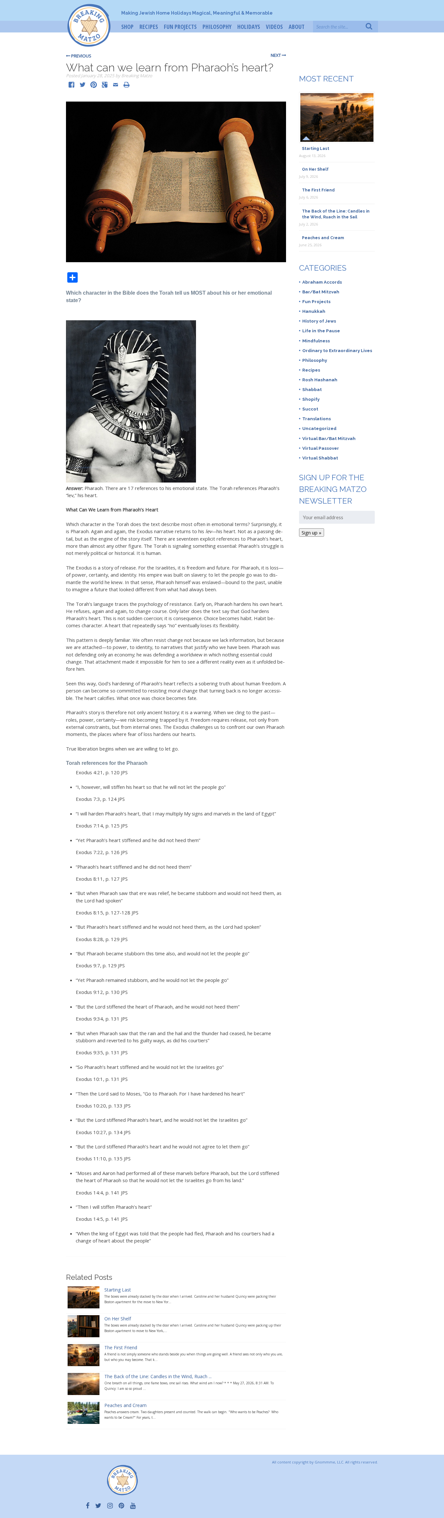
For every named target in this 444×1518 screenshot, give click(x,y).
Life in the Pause (321, 330)
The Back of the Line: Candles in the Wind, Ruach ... (158, 1376)
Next (276, 55)
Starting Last (117, 1290)
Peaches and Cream (125, 1405)
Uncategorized (319, 428)
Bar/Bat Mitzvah (320, 291)
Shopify (311, 399)
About (297, 27)
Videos (274, 27)
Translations (316, 418)
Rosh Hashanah (319, 379)
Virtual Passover (320, 448)
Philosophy (216, 27)
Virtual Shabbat (320, 457)
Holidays (248, 27)
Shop (127, 27)
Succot (310, 408)
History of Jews (319, 321)
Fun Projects (180, 27)
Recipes (148, 27)
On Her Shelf (117, 1319)
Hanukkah (313, 311)
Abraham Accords (322, 282)
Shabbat (312, 389)
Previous (80, 56)
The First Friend (120, 1347)
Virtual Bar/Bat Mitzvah (329, 438)
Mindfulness (316, 340)
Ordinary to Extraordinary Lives (337, 350)
